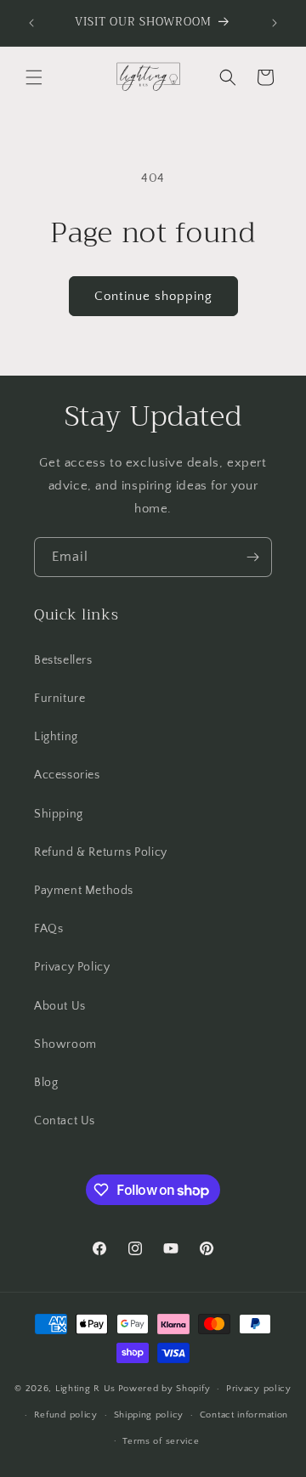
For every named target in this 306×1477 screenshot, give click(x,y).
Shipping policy (149, 1415)
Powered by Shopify (164, 1389)
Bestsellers (63, 660)
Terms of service (160, 1441)
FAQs (48, 929)
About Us (60, 1006)
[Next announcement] (274, 23)
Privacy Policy (72, 967)
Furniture (59, 698)
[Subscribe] (252, 557)
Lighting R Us (85, 1389)
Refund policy (66, 1415)
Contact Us (64, 1121)
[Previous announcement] (31, 23)
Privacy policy (259, 1389)
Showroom (65, 1044)
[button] (34, 77)
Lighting (56, 737)
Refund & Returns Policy (100, 852)
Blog (46, 1082)
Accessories (67, 775)
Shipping (58, 814)
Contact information (244, 1415)
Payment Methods (83, 890)
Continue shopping (153, 296)
